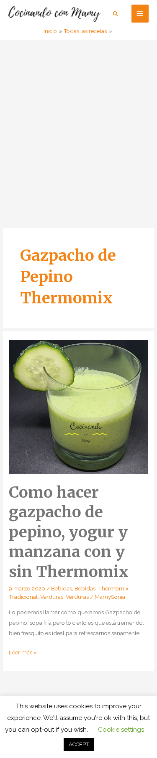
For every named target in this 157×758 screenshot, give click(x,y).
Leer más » (23, 653)
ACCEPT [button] (79, 744)
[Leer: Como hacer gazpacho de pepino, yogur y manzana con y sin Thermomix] (78, 406)
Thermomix (113, 588)
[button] (116, 14)
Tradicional (23, 596)
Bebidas (61, 588)
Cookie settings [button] (121, 729)
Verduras (51, 596)
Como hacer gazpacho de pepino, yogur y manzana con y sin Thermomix (69, 532)
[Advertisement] (78, 122)
